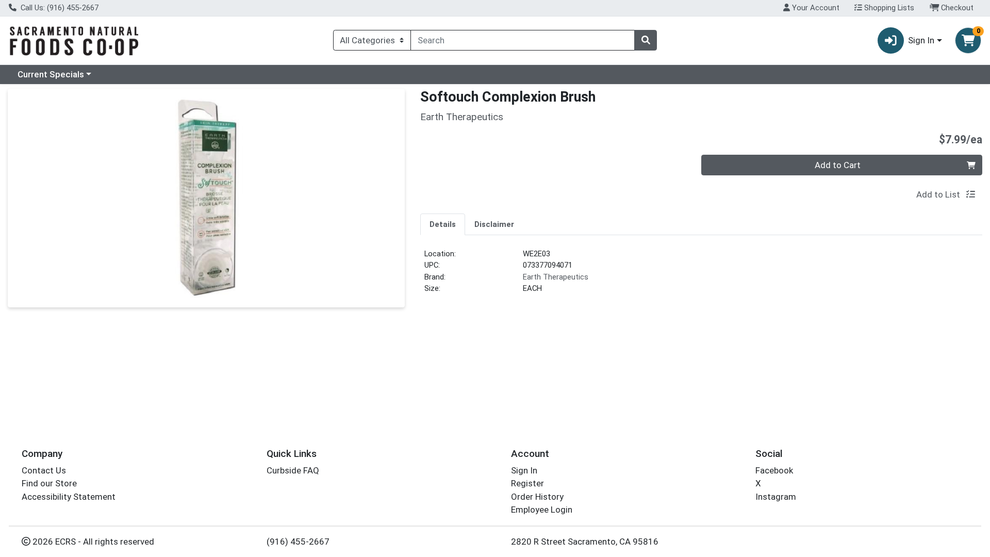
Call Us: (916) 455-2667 (58, 7)
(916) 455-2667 (298, 541)
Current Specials (51, 74)
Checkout (956, 7)
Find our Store (49, 483)
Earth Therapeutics (555, 277)
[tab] (442, 224)
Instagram (775, 497)
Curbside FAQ (293, 470)
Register (527, 483)
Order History (537, 497)
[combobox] (522, 40)
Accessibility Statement (69, 497)
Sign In (524, 470)
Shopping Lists (888, 7)
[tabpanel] (701, 275)
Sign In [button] (921, 40)
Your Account (814, 7)
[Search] (645, 40)
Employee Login (541, 509)
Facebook (774, 470)
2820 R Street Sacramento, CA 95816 (584, 541)
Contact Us (44, 470)
